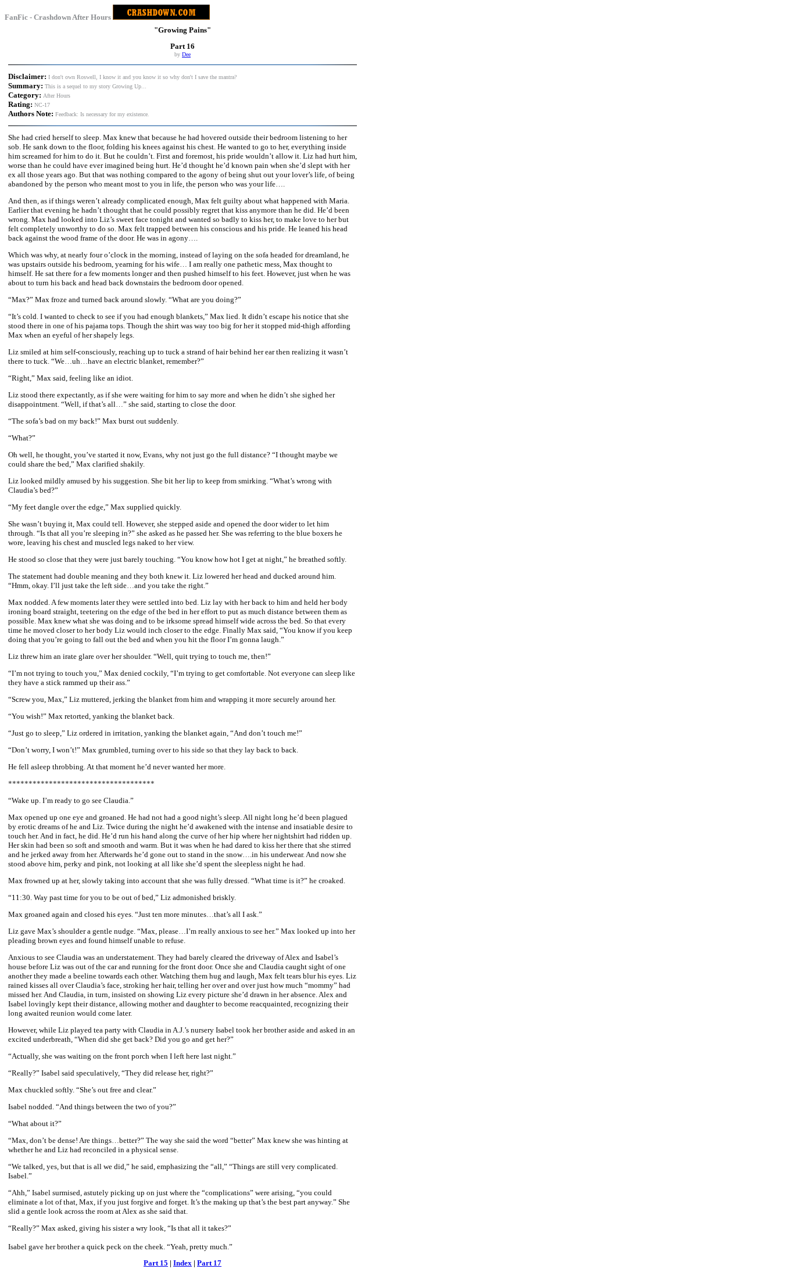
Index (182, 1263)
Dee (186, 54)
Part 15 (156, 1263)
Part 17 (209, 1263)
